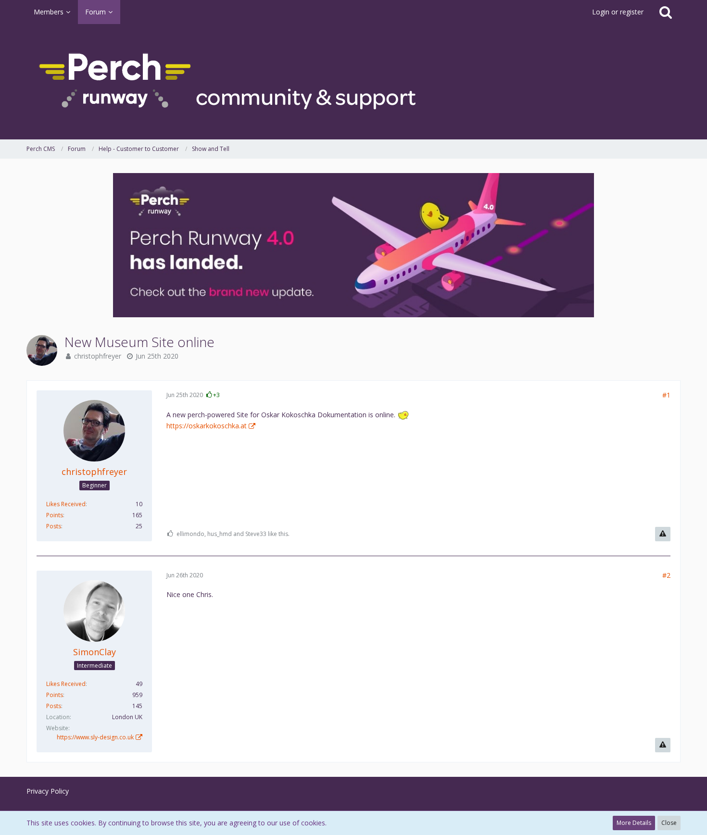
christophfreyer (97, 356)
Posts (53, 526)
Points (54, 515)
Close (669, 823)
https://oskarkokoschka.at (206, 425)
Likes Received (66, 504)
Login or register (618, 11)
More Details (634, 823)
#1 (666, 394)
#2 (666, 575)
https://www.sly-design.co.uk (95, 737)
